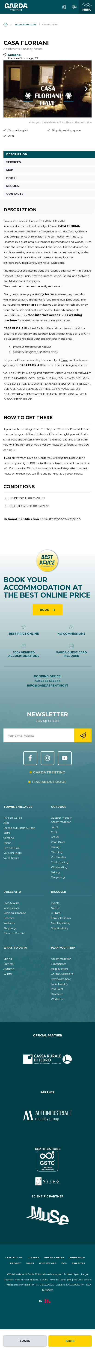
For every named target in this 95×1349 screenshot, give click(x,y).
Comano (8, 837)
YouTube (65, 758)
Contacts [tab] (14, 194)
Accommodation (61, 958)
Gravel (55, 837)
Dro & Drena (11, 848)
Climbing (56, 852)
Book (70, 1341)
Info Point (57, 989)
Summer (9, 964)
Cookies (33, 1257)
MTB (54, 832)
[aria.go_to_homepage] (16, 6)
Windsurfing (59, 867)
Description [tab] (16, 154)
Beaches (8, 918)
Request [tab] (13, 186)
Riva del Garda (12, 817)
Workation (57, 999)
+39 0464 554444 (47, 681)
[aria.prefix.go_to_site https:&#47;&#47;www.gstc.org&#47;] (47, 1168)
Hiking (55, 847)
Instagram (47, 758)
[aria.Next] (80, 88)
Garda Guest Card (62, 973)
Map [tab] (9, 170)
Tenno (7, 843)
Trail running (59, 862)
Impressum (77, 1257)
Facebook (30, 758)
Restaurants (11, 908)
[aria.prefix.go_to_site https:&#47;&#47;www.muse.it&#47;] (47, 1215)
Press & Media (54, 1257)
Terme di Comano (14, 933)
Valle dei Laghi (12, 853)
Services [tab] (13, 162)
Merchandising (60, 923)
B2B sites (78, 1263)
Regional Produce (14, 913)
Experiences (58, 964)
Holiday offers (59, 968)
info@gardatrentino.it (47, 685)
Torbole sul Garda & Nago (19, 828)
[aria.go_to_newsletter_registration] (83, 735)
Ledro (6, 832)
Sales (30, 1263)
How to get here (61, 979)
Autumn (8, 968)
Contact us (13, 1257)
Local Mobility (59, 984)
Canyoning (58, 877)
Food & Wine (11, 903)
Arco (6, 822)
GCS (64, 1263)
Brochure (57, 994)
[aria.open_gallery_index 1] (47, 89)
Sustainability (59, 928)
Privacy (15, 1263)
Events (55, 903)
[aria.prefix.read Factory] (47, 1303)
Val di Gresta (11, 858)
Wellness (9, 923)
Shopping (9, 928)
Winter (7, 973)
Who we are (47, 1263)
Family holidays (61, 918)
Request (25, 1341)
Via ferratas (58, 857)
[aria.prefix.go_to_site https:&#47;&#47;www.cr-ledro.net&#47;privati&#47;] (47, 1059)
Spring (7, 958)
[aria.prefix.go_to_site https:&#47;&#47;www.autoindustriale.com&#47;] (47, 1116)
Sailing (55, 872)
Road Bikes (58, 842)
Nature (55, 908)
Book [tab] (10, 178)
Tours (54, 827)
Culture (55, 913)
